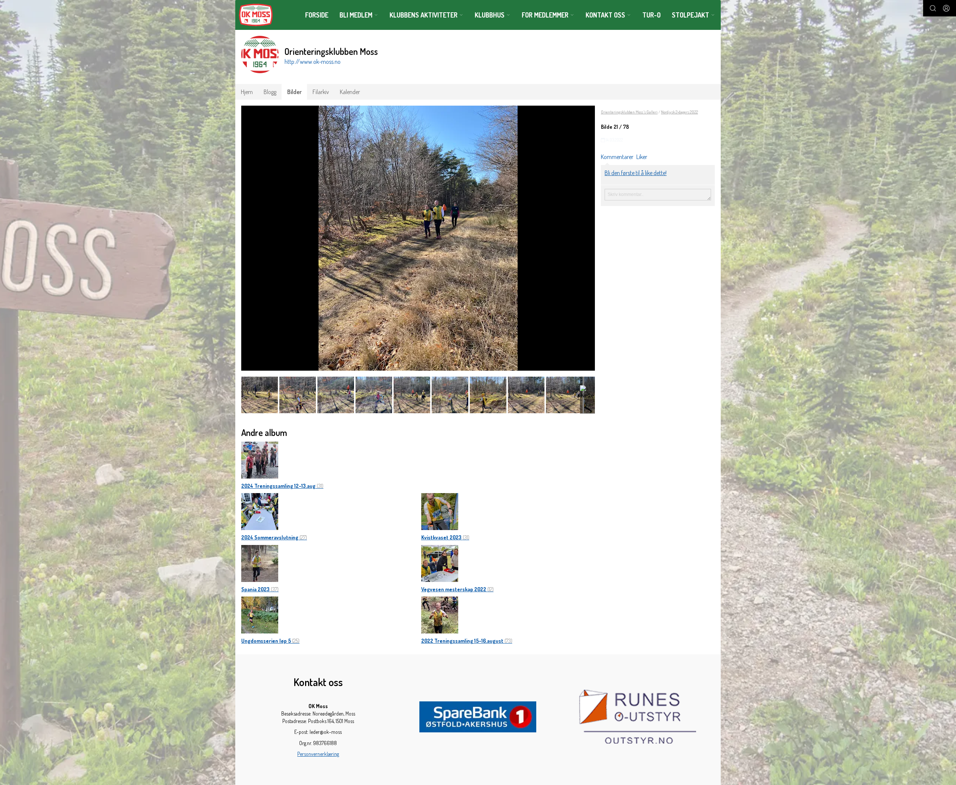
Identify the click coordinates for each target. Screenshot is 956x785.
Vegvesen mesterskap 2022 (457, 589)
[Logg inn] (946, 8)
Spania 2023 (260, 589)
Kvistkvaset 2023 (445, 537)
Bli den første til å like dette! (636, 173)
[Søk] (933, 8)
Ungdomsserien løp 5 (270, 641)
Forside (316, 15)
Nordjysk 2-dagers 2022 (679, 112)
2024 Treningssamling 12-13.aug (282, 486)
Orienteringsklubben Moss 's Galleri (629, 112)
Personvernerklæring (318, 754)
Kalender (350, 92)
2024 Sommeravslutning (274, 537)
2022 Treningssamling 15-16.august (466, 641)
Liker (641, 157)
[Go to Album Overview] (259, 459)
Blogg (270, 92)
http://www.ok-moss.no (313, 61)
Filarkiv (321, 92)
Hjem (247, 92)
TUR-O (651, 15)
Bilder (294, 92)
